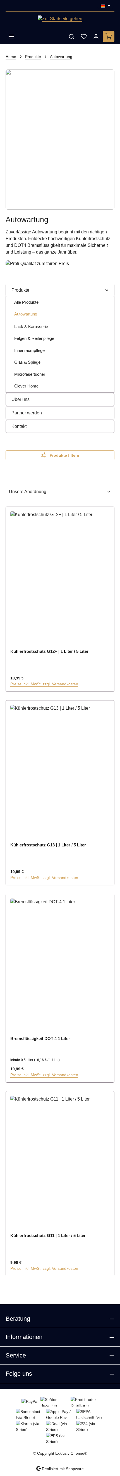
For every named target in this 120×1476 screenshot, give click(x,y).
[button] (107, 290)
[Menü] (11, 36)
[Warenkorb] (108, 36)
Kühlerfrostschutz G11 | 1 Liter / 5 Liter (48, 1235)
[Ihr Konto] (96, 36)
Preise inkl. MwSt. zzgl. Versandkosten (44, 684)
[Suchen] (71, 36)
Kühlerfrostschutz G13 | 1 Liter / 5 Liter (48, 845)
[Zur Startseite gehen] (60, 20)
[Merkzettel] (83, 36)
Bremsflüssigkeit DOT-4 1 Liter (40, 1038)
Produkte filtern (64, 455)
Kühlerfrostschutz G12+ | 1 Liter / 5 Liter (49, 651)
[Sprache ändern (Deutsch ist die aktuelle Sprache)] (105, 6)
